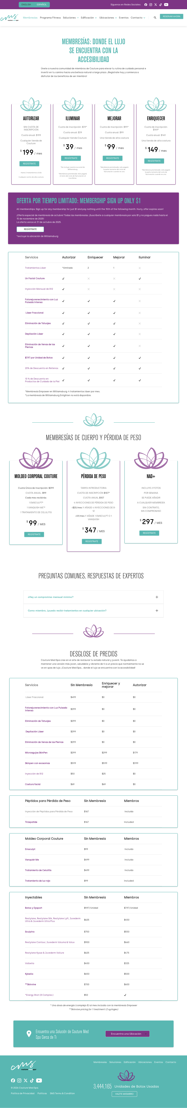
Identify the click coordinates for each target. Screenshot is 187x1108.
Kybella (29, 974)
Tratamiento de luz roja (37, 880)
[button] (71, 17)
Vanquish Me (32, 859)
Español (42, 4)
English (26, 4)
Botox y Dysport (33, 908)
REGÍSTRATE (30, 229)
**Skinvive (30, 984)
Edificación (130, 1062)
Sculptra (29, 931)
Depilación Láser (34, 334)
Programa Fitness (50, 17)
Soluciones (115, 1062)
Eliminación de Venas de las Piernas (44, 742)
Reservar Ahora (171, 16)
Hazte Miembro (124, 1094)
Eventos (124, 17)
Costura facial (33, 784)
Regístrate (29, 163)
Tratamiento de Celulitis (38, 870)
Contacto (171, 1062)
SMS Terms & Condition (62, 1093)
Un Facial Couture (35, 278)
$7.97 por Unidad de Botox (39, 357)
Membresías (30, 17)
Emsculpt (30, 849)
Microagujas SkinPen (36, 752)
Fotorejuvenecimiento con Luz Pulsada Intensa (41, 301)
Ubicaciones (145, 1062)
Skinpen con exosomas (37, 763)
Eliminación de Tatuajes (38, 323)
